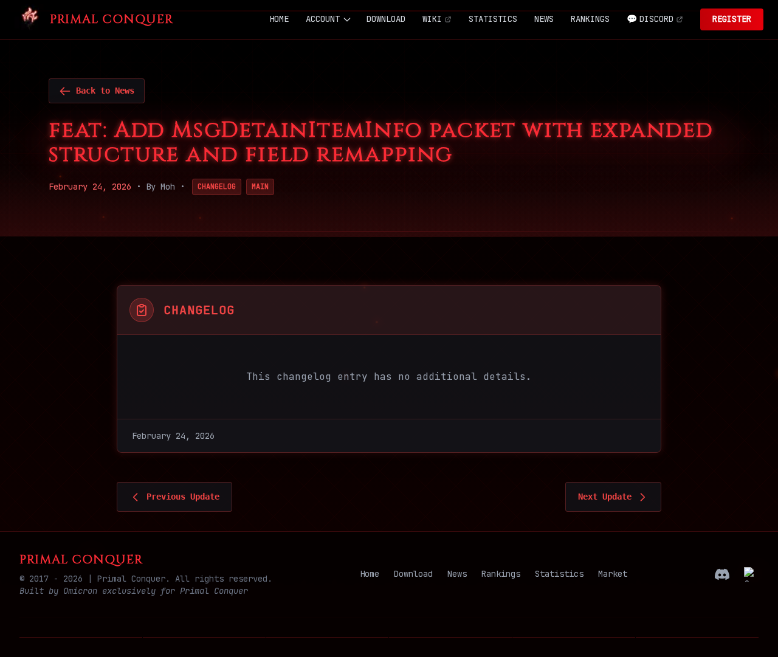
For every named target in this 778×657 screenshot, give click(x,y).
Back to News (105, 90)
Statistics (559, 573)
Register (731, 18)
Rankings (500, 573)
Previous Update (182, 496)
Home (369, 573)
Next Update (605, 496)
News (457, 573)
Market (612, 573)
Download (413, 573)
